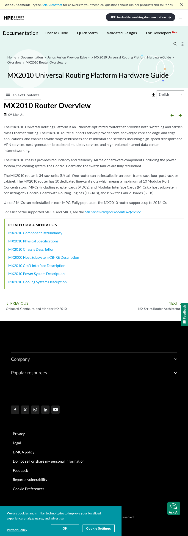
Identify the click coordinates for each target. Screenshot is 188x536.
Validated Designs (122, 33)
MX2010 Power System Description (36, 273)
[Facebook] (15, 410)
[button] (173, 508)
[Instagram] (35, 410)
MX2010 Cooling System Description (37, 282)
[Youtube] (55, 410)
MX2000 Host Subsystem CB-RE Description (43, 257)
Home (12, 57)
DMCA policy (23, 452)
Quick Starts (87, 33)
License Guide (56, 33)
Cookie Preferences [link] (28, 489)
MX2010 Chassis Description (31, 249)
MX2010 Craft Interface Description (36, 265)
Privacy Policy (17, 529)
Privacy (19, 434)
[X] (25, 410)
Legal (17, 443)
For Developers (161, 33)
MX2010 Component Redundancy (35, 233)
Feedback (20, 470)
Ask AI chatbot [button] (51, 5)
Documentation (20, 33)
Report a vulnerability (30, 480)
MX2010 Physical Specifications (33, 241)
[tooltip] (153, 95)
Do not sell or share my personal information (49, 461)
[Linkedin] (45, 410)
